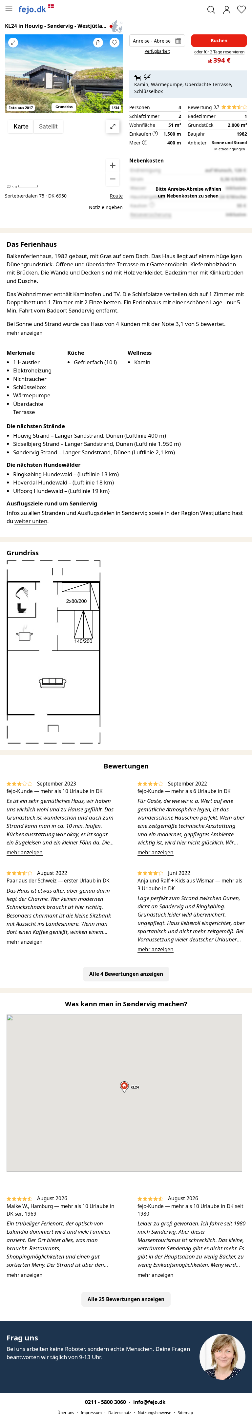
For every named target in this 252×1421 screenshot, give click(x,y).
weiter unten (30, 521)
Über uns (65, 1412)
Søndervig (135, 513)
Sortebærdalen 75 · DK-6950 (36, 196)
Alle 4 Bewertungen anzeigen (126, 974)
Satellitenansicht (64, 153)
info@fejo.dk (149, 1402)
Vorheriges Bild (13, 78)
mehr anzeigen (25, 852)
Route (116, 196)
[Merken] (114, 42)
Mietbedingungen (229, 148)
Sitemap (185, 1412)
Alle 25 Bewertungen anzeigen (126, 1299)
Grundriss (64, 106)
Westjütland (215, 513)
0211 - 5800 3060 (106, 1402)
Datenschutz (119, 1412)
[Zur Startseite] (36, 9)
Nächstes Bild (114, 78)
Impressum (91, 1412)
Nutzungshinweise (154, 1412)
